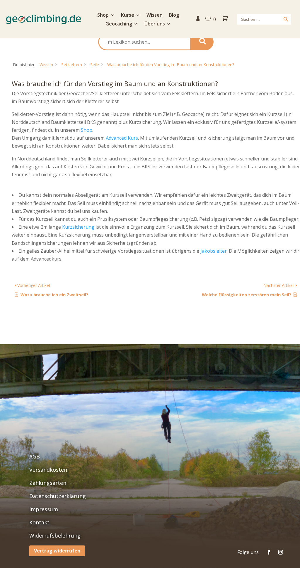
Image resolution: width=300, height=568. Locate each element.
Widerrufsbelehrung (55, 535)
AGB (34, 456)
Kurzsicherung (78, 227)
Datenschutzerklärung (57, 495)
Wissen (154, 15)
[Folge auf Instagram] (280, 552)
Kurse (127, 15)
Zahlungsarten (47, 482)
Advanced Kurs (122, 138)
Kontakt (39, 522)
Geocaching (118, 24)
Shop (103, 15)
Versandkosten (48, 469)
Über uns (154, 24)
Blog (174, 15)
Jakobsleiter (213, 251)
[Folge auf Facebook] (269, 552)
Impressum (43, 509)
